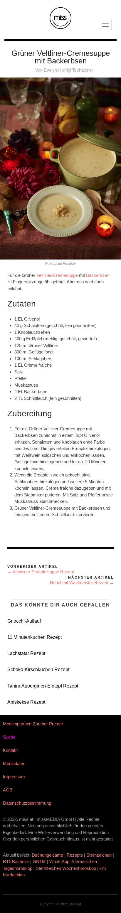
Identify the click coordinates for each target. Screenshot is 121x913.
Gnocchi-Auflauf (24, 621)
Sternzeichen (99, 855)
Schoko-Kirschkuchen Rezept (38, 669)
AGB (7, 789)
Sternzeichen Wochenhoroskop (66, 868)
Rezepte (75, 855)
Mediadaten (14, 763)
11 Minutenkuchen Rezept (34, 637)
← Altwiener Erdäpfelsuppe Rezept (40, 571)
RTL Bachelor (16, 861)
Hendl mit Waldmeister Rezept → (82, 582)
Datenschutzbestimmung (27, 803)
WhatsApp (59, 861)
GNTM (39, 861)
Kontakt (10, 750)
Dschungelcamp (47, 855)
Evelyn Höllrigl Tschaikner (68, 70)
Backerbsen (97, 275)
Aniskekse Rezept (26, 702)
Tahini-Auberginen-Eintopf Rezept (42, 685)
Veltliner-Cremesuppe (57, 275)
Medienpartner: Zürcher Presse (33, 723)
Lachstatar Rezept (26, 653)
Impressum (14, 776)
